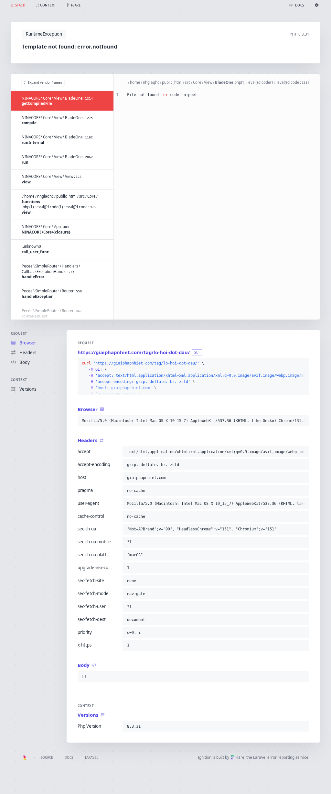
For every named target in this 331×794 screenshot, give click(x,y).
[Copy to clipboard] (303, 363)
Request (19, 333)
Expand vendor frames (45, 82)
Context (19, 379)
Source (47, 757)
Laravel (91, 757)
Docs (69, 757)
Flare (239, 757)
